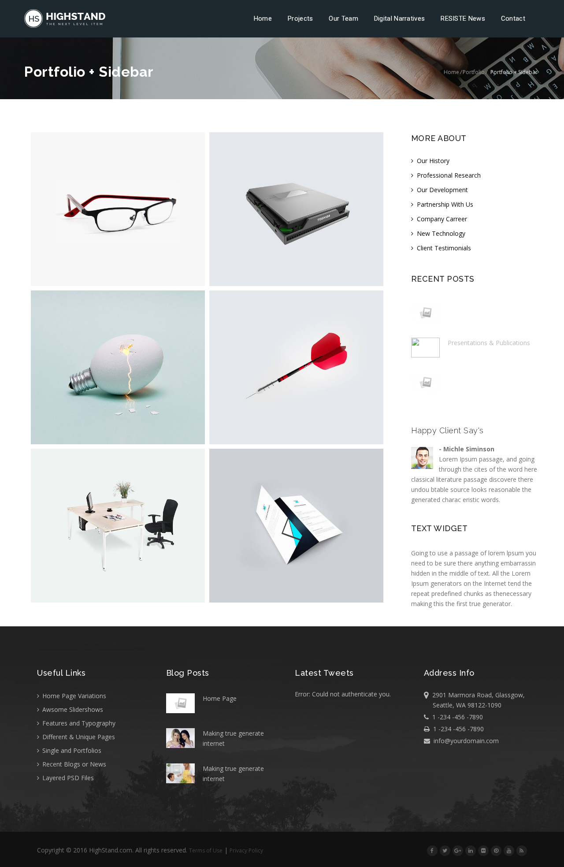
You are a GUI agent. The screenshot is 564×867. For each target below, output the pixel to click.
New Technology (440, 233)
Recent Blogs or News (73, 764)
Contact (513, 18)
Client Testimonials (443, 248)
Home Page (220, 698)
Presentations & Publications (489, 343)
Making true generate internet (233, 738)
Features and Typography (78, 723)
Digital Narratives (399, 18)
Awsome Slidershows (72, 709)
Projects (300, 18)
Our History (432, 160)
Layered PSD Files (67, 778)
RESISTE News (463, 18)
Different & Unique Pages (78, 737)
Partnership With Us (444, 204)
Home (263, 18)
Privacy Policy (246, 850)
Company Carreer (441, 219)
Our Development (441, 190)
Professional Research (448, 175)
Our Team (343, 18)
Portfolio (474, 72)
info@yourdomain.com (464, 741)
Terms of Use (206, 850)
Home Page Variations (73, 696)
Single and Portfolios (71, 750)
